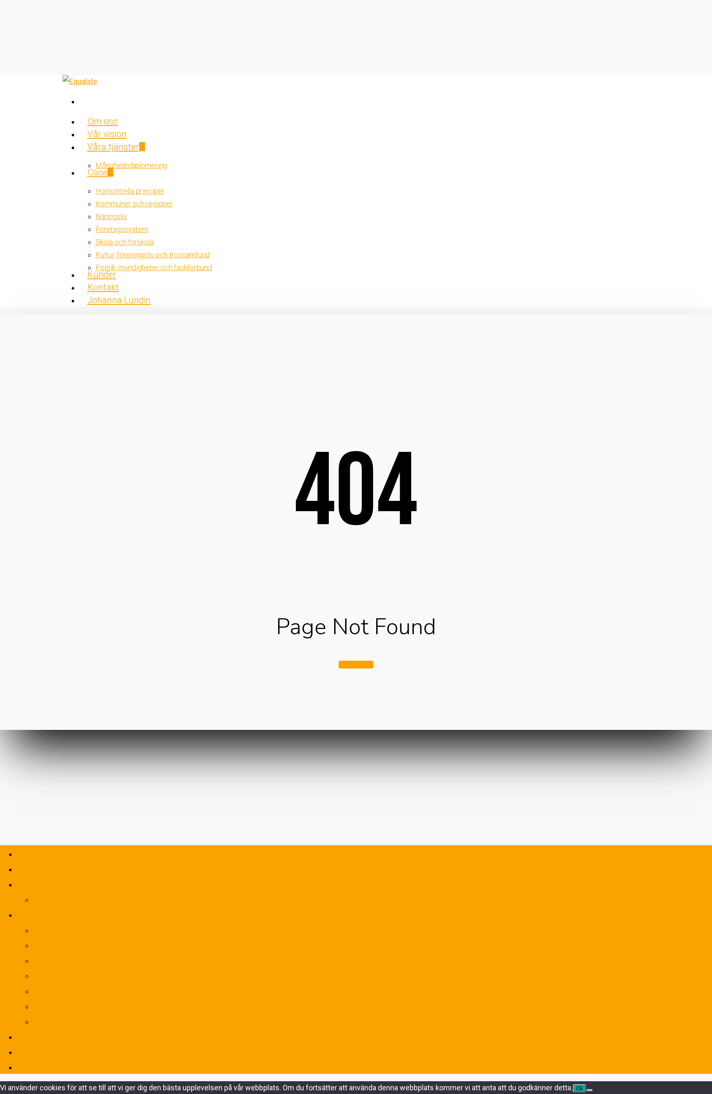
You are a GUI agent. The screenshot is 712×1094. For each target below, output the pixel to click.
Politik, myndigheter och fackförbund (136, 1020)
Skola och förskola (86, 989)
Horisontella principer (92, 928)
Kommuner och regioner (102, 944)
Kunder (36, 1035)
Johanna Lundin (60, 1066)
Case (30, 913)
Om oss (37, 852)
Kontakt (38, 1050)
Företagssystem (77, 974)
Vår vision (44, 867)
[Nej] (589, 1090)
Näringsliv (60, 959)
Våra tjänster (52, 883)
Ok (579, 1088)
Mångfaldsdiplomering (95, 898)
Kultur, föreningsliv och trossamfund (136, 1005)
